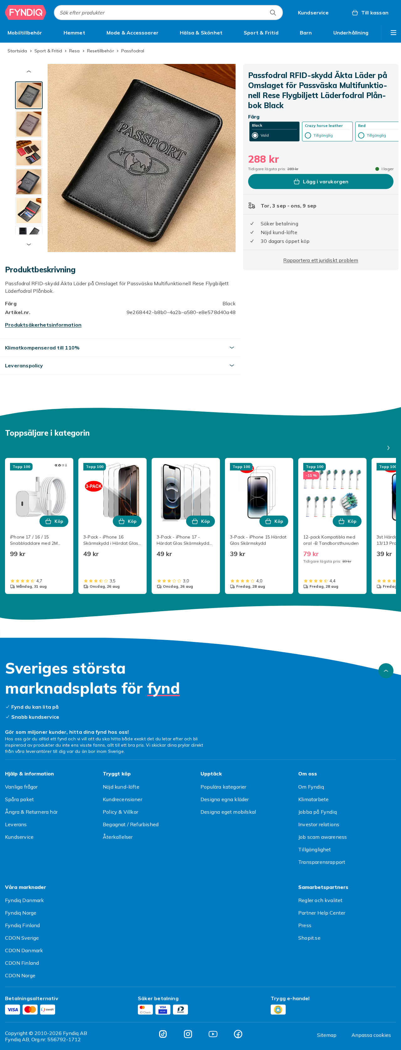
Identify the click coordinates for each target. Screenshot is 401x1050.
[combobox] (168, 12)
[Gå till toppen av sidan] (385, 670)
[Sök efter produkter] (272, 12)
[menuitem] (25, 32)
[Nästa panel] (388, 447)
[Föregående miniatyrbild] (28, 71)
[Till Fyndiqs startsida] (25, 12)
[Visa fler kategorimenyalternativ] (393, 32)
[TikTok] (163, 1034)
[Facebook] (238, 1034)
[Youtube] (213, 1034)
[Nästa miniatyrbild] (28, 244)
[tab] (29, 95)
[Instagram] (188, 1034)
